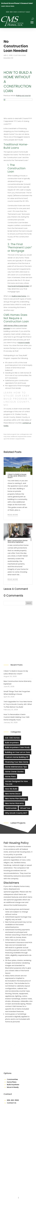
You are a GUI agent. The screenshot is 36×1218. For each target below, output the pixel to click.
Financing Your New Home (16, 762)
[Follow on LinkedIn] (16, 1207)
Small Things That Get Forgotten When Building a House (17, 692)
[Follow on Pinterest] (24, 1207)
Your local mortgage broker (18, 286)
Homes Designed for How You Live (16, 782)
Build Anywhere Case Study (17, 747)
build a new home (19, 296)
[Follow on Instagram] (12, 1207)
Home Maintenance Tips (16, 767)
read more (13, 515)
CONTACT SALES (24, 12)
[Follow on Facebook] (8, 1207)
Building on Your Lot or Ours (17, 752)
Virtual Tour (25, 808)
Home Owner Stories (14, 771)
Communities (12, 1079)
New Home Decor (13, 793)
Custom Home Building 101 (16, 757)
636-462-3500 (13, 1100)
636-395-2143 (11, 12)
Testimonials (11, 808)
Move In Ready (13, 1087)
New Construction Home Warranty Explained (17, 541)
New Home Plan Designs (16, 798)
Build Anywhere (12, 742)
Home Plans (10, 776)
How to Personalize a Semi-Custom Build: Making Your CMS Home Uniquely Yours (16, 717)
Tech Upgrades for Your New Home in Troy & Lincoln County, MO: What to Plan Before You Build (18, 704)
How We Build (11, 789)
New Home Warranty (14, 803)
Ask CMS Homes (12, 738)
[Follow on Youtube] (20, 1207)
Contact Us (11, 1103)
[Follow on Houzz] (28, 1207)
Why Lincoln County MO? (16, 813)
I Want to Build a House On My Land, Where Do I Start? (17, 476)
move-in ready (24, 342)
